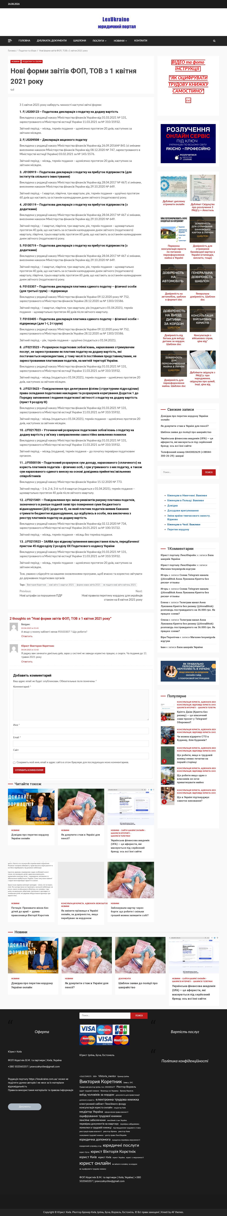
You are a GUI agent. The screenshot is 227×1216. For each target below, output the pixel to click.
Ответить (26, 636)
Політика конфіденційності (185, 1061)
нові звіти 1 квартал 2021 (61, 585)
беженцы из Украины (109, 1091)
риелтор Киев (124, 1131)
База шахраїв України (190, 647)
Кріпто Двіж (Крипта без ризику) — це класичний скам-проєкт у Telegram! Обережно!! (167, 712)
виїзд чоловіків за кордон (96, 1094)
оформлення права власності (116, 1112)
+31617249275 (85, 1076)
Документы (25, 1107)
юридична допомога (95, 1139)
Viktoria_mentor (107, 1076)
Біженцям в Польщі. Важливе (185, 500)
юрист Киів (88, 1157)
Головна (24, 41)
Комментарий (22, 687)
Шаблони (79, 41)
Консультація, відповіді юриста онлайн (198, 705)
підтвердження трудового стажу (127, 1128)
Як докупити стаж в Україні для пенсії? (81, 807)
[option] (188, 713)
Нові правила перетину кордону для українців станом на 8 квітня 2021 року (112, 595)
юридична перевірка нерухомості (126, 1140)
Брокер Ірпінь (123, 1076)
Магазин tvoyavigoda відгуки (178, 568)
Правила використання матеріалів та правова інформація (40, 1090)
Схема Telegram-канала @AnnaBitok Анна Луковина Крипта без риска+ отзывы (185, 579)
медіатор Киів (120, 1108)
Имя (16, 725)
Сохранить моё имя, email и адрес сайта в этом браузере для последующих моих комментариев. (73, 762)
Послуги (98, 41)
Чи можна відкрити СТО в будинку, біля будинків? (167, 735)
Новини (119, 41)
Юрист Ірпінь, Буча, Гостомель (96, 1055)
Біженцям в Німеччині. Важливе (187, 495)
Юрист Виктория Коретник (37, 646)
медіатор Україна (91, 1111)
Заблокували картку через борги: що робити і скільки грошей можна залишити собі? (131, 880)
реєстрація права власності (90, 1131)
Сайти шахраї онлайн (133, 830)
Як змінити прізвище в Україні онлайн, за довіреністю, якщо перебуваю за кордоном (81, 880)
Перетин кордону (178, 529)
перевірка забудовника (129, 1124)
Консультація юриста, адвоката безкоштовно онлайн (90, 903)
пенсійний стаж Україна (117, 1120)
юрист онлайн (95, 1163)
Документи (124, 979)
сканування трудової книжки (91, 1135)
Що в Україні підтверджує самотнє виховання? (167, 796)
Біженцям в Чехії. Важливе (183, 524)
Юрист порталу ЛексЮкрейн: (179, 555)
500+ (95, 1076)
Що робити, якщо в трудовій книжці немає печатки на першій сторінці (167, 755)
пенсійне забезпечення (92, 1120)
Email (17, 737)
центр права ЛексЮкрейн (115, 1135)
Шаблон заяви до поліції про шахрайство (186, 432)
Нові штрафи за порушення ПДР (41, 593)
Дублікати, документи (52, 41)
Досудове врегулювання (183, 510)
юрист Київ (104, 1157)
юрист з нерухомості (135, 1157)
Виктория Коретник (36, 585)
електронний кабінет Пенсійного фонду (102, 1104)
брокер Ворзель (126, 1091)
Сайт (16, 750)
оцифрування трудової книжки (100, 1116)
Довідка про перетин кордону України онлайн (31, 807)
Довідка (172, 505)
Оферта (42, 1032)
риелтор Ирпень (110, 1131)
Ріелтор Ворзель (126, 1087)
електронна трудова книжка (117, 1099)
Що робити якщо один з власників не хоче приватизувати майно (167, 776)
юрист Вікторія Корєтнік (113, 1152)
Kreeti (164, 1212)
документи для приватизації (128, 1095)
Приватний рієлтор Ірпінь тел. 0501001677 (97, 1087)
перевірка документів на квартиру (99, 1124)
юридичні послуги (121, 1145)
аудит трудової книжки (89, 1091)
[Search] (214, 41)
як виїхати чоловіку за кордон (124, 1164)
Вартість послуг (185, 1032)
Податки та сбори (32, 62)
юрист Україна (119, 1157)
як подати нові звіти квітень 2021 (119, 585)
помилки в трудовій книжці (95, 1127)
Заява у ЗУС (128, 1083)
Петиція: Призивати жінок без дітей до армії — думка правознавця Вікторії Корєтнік (31, 880)
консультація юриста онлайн (95, 1107)
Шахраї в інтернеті (120, 833)
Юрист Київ (15, 1052)
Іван (163, 647)
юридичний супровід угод (90, 1146)
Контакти (140, 41)
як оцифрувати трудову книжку (92, 1169)
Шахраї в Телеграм (120, 836)
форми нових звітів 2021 (89, 585)
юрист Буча (84, 1152)
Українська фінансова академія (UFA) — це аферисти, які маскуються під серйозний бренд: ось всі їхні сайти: (131, 807)
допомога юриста (86, 1100)
